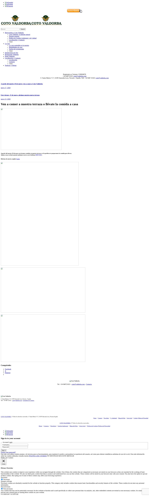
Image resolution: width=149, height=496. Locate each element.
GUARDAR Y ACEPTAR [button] (9, 494)
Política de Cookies (92, 426)
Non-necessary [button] (5, 487)
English (10, 4)
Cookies (136, 418)
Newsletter (106, 418)
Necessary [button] (4, 477)
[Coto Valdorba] (31, 24)
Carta (18, 159)
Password (5, 447)
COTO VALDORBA (6, 416)
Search (23, 29)
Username (5, 445)
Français (10, 6)
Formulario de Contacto (28, 400)
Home (94, 418)
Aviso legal (129, 418)
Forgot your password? (8, 452)
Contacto (89, 384)
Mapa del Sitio (121, 418)
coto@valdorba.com (79, 76)
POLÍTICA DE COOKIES (38, 456)
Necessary (6, 479)
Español (10, 2)
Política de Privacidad (143, 418)
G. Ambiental (113, 418)
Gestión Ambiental (63, 426)
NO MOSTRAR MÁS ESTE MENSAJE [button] (60, 456)
